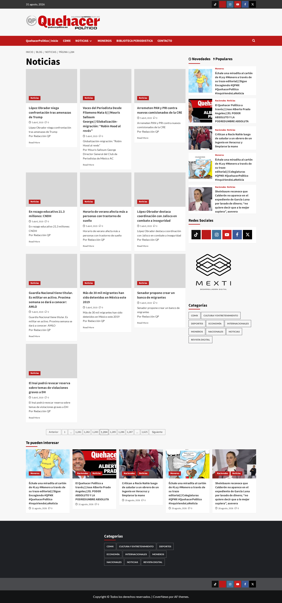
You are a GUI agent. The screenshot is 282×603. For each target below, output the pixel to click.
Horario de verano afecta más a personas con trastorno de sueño (105, 216)
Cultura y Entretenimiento (221, 315)
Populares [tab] (224, 59)
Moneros (219, 68)
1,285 (113, 432)
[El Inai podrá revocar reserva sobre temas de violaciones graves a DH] (51, 361)
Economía (215, 323)
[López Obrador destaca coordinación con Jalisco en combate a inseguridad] (160, 189)
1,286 (121, 432)
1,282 (87, 432)
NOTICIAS (81, 41)
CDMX (67, 41)
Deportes (197, 323)
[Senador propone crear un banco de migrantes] (160, 271)
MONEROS (105, 41)
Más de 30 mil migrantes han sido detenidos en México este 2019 (104, 297)
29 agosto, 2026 (132, 500)
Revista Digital (200, 339)
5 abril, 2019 (37, 122)
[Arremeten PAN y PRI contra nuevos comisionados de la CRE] (160, 86)
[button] (253, 41)
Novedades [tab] (200, 59)
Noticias (35, 98)
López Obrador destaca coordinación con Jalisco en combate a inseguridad (157, 216)
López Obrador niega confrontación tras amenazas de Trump (50, 113)
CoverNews (160, 596)
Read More (34, 142)
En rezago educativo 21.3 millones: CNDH (47, 214)
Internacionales (238, 323)
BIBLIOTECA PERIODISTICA (134, 41)
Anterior (53, 432)
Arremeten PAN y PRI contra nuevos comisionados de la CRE (159, 110)
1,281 (78, 432)
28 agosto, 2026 (225, 508)
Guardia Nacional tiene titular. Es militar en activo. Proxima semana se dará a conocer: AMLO (51, 300)
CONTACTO (164, 41)
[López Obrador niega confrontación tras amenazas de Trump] (51, 86)
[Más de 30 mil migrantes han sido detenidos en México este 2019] (105, 271)
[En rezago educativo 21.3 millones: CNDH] (51, 189)
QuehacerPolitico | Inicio (42, 41)
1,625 (145, 432)
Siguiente (157, 432)
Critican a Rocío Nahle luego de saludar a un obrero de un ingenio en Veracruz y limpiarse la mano (233, 140)
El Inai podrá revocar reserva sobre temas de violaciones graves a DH (49, 388)
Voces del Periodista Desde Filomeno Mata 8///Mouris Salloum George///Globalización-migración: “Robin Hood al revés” (102, 119)
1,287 (130, 432)
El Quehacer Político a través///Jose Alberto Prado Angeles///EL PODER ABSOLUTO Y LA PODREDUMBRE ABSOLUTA (232, 113)
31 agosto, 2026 (39, 508)
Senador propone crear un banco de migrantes (156, 295)
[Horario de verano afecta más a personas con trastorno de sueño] (105, 189)
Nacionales (220, 100)
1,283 (95, 432)
